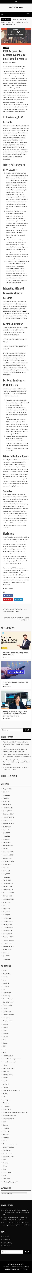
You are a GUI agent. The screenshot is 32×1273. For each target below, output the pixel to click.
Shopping (6, 1128)
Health (5, 1052)
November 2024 (8, 855)
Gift (4, 1046)
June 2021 (6, 956)
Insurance (6, 1071)
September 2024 (8, 861)
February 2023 (8, 921)
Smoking (6, 1134)
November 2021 (8, 940)
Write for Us (7, 1246)
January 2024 (7, 886)
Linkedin (19, 599)
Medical (5, 1087)
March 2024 (7, 880)
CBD (4, 989)
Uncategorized (8, 1172)
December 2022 (8, 927)
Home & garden (8, 1055)
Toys (4, 1160)
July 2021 (6, 953)
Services (6, 1125)
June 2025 (6, 833)
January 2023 (7, 924)
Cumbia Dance (7, 999)
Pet (4, 1096)
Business (6, 986)
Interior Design (7, 1074)
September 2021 (8, 946)
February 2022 (8, 930)
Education (6, 1018)
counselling (6, 996)
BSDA (6, 588)
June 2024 (6, 871)
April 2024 (6, 877)
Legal (5, 1081)
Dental (5, 1008)
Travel (5, 1166)
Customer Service (8, 1002)
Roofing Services (8, 1119)
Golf (4, 1049)
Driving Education (8, 1014)
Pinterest (8, 599)
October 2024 (7, 858)
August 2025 (7, 826)
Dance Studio (7, 1005)
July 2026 (6, 792)
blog (4, 980)
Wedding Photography (10, 1182)
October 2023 (7, 896)
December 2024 (8, 852)
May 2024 (6, 874)
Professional (7, 1109)
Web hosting (7, 1178)
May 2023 (6, 912)
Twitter (19, 595)
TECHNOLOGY (8, 1153)
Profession (6, 1106)
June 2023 (6, 908)
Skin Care (6, 1131)
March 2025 (7, 842)
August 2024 (7, 864)
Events (5, 1024)
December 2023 (8, 890)
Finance (6, 48)
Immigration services (9, 1068)
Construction (7, 992)
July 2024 (6, 867)
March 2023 (7, 918)
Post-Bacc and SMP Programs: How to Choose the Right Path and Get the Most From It (16, 744)
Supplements (7, 1150)
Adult (4, 970)
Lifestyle (6, 1084)
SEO (4, 1122)
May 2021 (6, 959)
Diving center (7, 1011)
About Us (6, 1236)
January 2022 (7, 934)
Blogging (6, 983)
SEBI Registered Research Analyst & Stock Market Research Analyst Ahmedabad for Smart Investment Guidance (15, 714)
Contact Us (6, 1239)
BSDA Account (12, 588)
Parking (5, 1093)
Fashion (5, 1027)
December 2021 (8, 937)
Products (6, 1103)
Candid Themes (22, 1269)
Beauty (5, 977)
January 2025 (7, 849)
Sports (5, 1141)
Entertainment (7, 1021)
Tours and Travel (8, 1156)
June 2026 (6, 795)
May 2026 (6, 798)
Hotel (5, 1065)
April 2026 (6, 801)
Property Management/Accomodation (15, 1112)
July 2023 (6, 905)
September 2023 (8, 899)
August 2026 (7, 789)
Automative (7, 974)
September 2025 (8, 823)
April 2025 (6, 839)
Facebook (8, 595)
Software (6, 1137)
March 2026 (7, 804)
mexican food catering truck (12, 1090)
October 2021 (7, 943)
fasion (5, 1030)
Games (5, 1043)
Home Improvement (9, 1062)
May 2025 (6, 836)
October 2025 (7, 820)
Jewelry (5, 1078)
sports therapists (8, 1147)
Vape (4, 1175)
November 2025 (8, 817)
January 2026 (7, 811)
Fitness (5, 1037)
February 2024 (8, 883)
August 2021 (7, 949)
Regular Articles (16, 7)
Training (5, 1163)
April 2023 (6, 915)
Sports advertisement (10, 1144)
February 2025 (8, 845)
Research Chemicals (9, 1115)
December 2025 (8, 814)
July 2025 (6, 830)
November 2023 (8, 893)
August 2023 (7, 902)
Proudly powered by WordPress (13, 1267)
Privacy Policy (7, 1243)
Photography (7, 1100)
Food (4, 1040)
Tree (4, 1169)
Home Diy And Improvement (12, 1059)
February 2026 (8, 808)
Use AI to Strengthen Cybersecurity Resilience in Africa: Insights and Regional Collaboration (16, 762)
